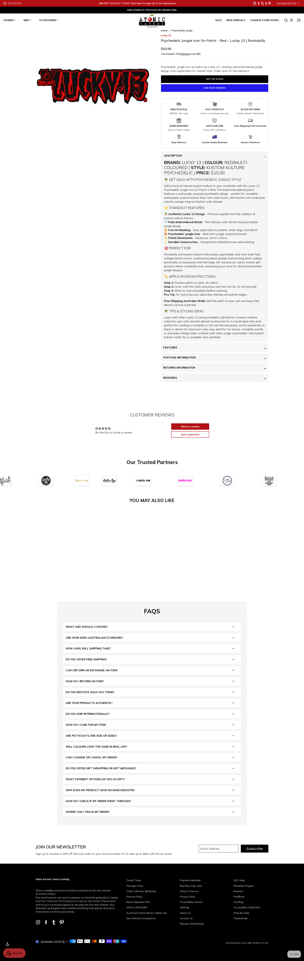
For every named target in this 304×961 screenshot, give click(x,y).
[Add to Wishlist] (85, 561)
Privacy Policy (187, 896)
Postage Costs (134, 885)
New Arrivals (235, 20)
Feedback (239, 896)
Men (26, 20)
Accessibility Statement (247, 907)
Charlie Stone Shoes (264, 20)
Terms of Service (189, 891)
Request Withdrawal (191, 923)
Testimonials (240, 918)
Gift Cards (239, 880)
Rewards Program (244, 885)
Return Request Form (138, 902)
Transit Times (133, 880)
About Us (185, 912)
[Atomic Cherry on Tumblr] (266, 3)
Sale (218, 20)
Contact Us (186, 918)
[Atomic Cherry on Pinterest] (269, 3)
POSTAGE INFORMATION (179, 357)
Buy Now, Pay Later (191, 885)
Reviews (238, 891)
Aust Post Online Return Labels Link (146, 912)
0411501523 (14, 3)
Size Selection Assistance (140, 918)
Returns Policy (134, 896)
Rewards (170, 377)
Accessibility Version (191, 902)
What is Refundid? (136, 907)
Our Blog (238, 902)
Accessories (47, 20)
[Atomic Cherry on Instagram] (254, 3)
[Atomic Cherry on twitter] (262, 3)
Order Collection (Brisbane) (141, 891)
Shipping (185, 53)
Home (164, 30)
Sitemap (184, 907)
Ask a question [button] (190, 434)
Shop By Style (241, 912)
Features (170, 347)
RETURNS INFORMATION (179, 367)
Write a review (190, 426)
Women (8, 20)
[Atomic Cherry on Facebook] (258, 3)
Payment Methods (190, 880)
